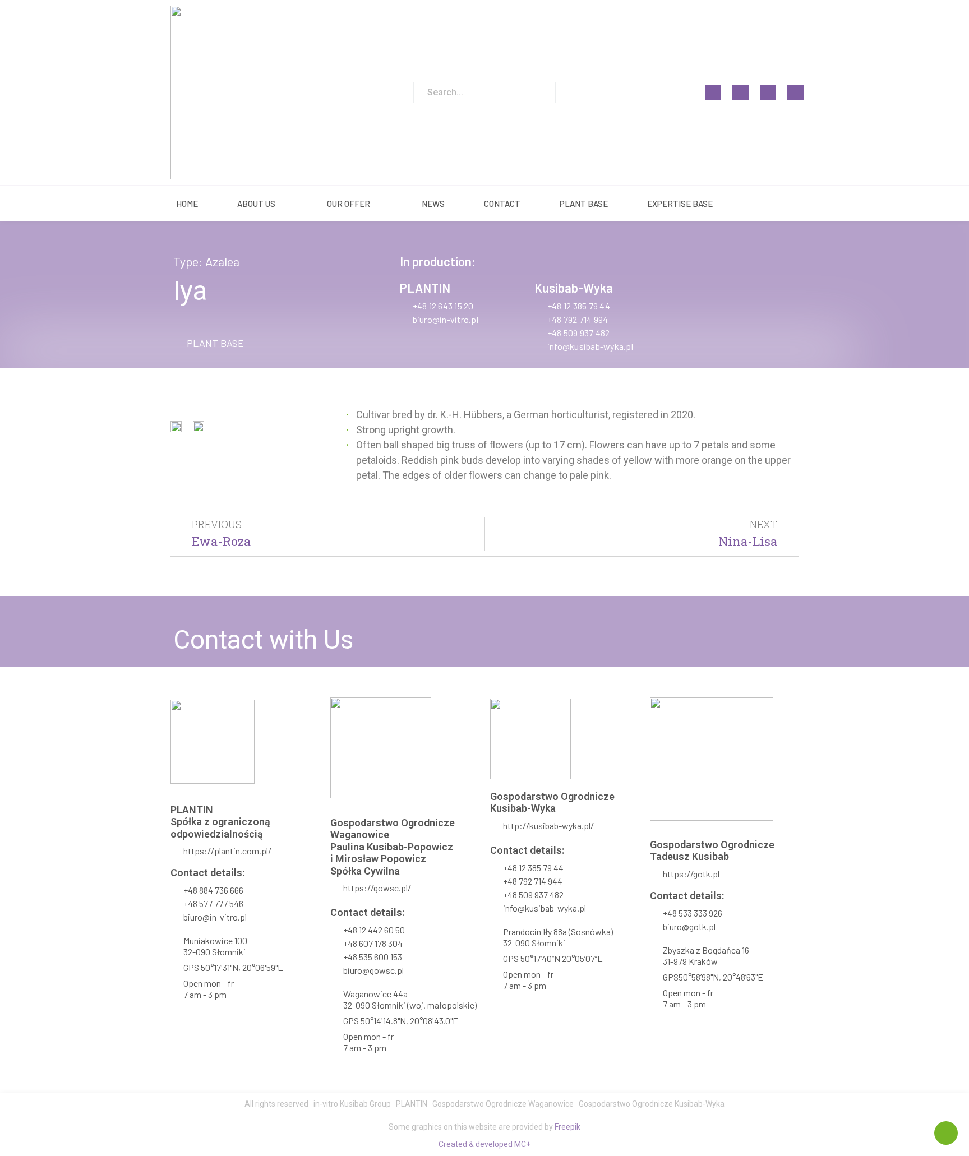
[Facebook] (713, 93)
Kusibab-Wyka (573, 287)
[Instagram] (740, 93)
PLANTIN (425, 287)
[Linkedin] (768, 93)
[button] (208, 343)
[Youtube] (795, 93)
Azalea (222, 261)
